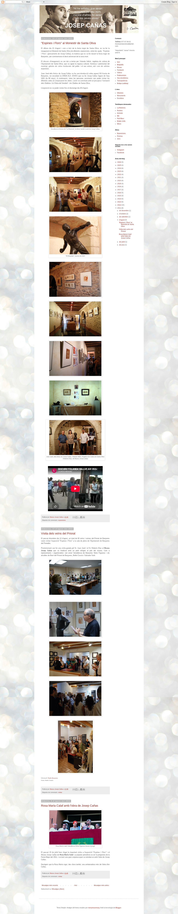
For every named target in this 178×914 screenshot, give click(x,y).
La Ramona (121, 108)
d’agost (122, 220)
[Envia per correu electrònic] (74, 517)
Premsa (119, 136)
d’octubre (122, 214)
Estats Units (121, 121)
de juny (122, 245)
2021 (119, 177)
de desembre (124, 211)
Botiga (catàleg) (122, 83)
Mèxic (119, 124)
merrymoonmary (94, 908)
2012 (119, 205)
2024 (119, 168)
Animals (120, 113)
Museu (119, 67)
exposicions (62, 520)
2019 (119, 183)
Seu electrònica (122, 78)
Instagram (120, 150)
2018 (119, 187)
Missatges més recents (50, 885)
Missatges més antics (101, 885)
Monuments (121, 96)
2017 (119, 190)
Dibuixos (120, 93)
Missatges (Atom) (58, 889)
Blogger (118, 908)
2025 (119, 165)
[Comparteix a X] (79, 517)
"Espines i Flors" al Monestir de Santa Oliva (68, 43)
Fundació (120, 70)
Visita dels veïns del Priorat (58, 533)
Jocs (118, 139)
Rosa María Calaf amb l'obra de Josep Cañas (69, 805)
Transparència (122, 81)
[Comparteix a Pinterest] (83, 517)
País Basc (120, 118)
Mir (118, 116)
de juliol (122, 242)
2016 (119, 193)
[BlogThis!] (76, 517)
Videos (119, 73)
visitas (60, 792)
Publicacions (121, 75)
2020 (119, 180)
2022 (119, 174)
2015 (119, 196)
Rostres (119, 110)
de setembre (123, 217)
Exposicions (121, 133)
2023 (119, 171)
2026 (119, 162)
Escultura (120, 98)
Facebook (120, 153)
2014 (119, 199)
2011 (119, 208)
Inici (75, 885)
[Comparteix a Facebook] (81, 517)
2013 (119, 202)
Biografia (120, 65)
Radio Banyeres (53, 778)
